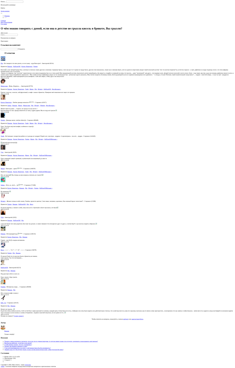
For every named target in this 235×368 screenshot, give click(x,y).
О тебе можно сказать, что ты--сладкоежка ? (18, 344)
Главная (3, 20)
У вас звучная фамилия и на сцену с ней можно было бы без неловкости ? (27, 348)
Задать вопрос (5, 11)
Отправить (21, 49)
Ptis (2, 63)
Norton (35, 66)
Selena (9, 105)
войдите (125, 319)
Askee (2, 366)
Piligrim (42, 105)
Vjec (2, 152)
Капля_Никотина (26, 66)
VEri (2, 217)
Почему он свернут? (7, 316)
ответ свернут (19, 316)
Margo (32, 89)
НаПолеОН (16, 66)
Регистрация (8, 22)
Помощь (7, 16)
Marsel (3, 168)
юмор (5, 24)
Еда (2, 24)
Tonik (27, 89)
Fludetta (3, 287)
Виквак (9, 66)
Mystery (40, 89)
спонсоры (28, 365)
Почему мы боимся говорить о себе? (15, 346)
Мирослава (4, 86)
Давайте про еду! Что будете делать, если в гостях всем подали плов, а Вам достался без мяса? (33, 349)
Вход (2, 22)
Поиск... (3, 1)
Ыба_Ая (3, 303)
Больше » (58, 89)
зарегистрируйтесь (137, 319)
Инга (53, 89)
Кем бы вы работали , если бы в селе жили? (18, 343)
